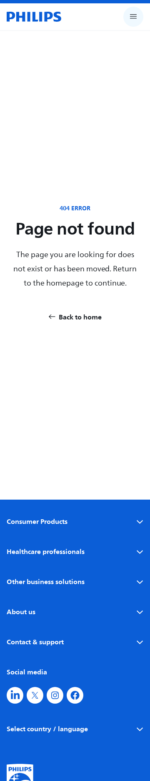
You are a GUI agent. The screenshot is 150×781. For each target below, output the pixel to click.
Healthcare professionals (46, 551)
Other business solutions (46, 582)
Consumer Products (37, 521)
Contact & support (35, 642)
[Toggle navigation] (133, 17)
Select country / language (47, 729)
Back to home (80, 317)
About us (21, 612)
